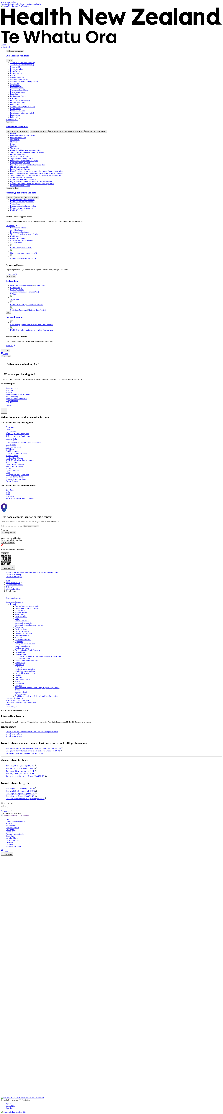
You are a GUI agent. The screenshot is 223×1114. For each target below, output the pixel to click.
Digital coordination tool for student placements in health (31, 182)
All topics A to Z (12, 120)
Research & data (12, 188)
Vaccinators (14, 148)
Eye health (14, 98)
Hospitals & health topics (10, 4)
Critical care (14, 84)
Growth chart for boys (14, 575)
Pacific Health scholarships (20, 169)
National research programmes (21, 208)
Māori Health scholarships (19, 167)
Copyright (9, 1108)
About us (9, 346)
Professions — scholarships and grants (24, 161)
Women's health (20, 694)
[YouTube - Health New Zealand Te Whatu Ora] (2, 1089)
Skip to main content (8, 2)
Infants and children (17, 111)
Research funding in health (20, 163)
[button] (4, 807)
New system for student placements (23, 179)
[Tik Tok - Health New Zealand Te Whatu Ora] (2, 1092)
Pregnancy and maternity (15, 834)
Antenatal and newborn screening (22, 63)
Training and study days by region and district (27, 152)
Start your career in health (19, 156)
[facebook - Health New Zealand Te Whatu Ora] (2, 858)
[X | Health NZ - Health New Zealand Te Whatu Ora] (2, 1096)
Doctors (13, 133)
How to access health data (19, 232)
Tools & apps (11, 276)
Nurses (12, 144)
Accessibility (10, 1106)
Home (8, 581)
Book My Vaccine (17, 290)
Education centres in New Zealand (23, 136)
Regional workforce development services (25, 150)
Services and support (13, 846)
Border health (15, 67)
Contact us (9, 832)
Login (5, 354)
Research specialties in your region (23, 206)
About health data (16, 230)
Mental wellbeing (12, 838)
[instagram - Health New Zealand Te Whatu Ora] (2, 861)
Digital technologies (17, 92)
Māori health (15, 140)
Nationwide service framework (26, 673)
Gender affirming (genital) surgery (22, 107)
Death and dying (16, 86)
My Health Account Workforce (21, 286)
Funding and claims (17, 105)
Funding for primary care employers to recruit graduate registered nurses (36, 173)
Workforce (10, 122)
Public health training (18, 138)
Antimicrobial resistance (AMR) (22, 65)
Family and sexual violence (20, 100)
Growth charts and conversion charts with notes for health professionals (32, 572)
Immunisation (15, 115)
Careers (23, 4)
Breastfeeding (15, 71)
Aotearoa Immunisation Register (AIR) (24, 292)
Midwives (14, 142)
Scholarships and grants (39, 131)
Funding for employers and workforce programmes (66, 131)
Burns (12, 75)
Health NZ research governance (22, 202)
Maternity (18, 667)
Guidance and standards (15, 51)
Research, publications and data (17, 700)
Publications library (31, 197)
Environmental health (18, 96)
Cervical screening (17, 77)
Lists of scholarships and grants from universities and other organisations (36, 171)
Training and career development (17, 131)
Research (10, 197)
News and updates (12, 828)
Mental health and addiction (25, 671)
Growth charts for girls (14, 577)
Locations (9, 842)
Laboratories (14, 117)
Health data (19, 197)
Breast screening (16, 73)
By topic (9, 60)
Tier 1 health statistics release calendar (24, 234)
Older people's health (22, 679)
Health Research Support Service (22, 200)
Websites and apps (12, 840)
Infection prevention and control (22, 113)
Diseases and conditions (19, 90)
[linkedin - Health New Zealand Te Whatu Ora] (2, 864)
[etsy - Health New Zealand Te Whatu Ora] (111, 1086)
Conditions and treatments (15, 821)
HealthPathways (16, 288)
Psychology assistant (17, 154)
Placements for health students (95, 131)
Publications (10, 274)
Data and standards (17, 88)
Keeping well (10, 830)
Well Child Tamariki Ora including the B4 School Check (40, 656)
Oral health (19, 677)
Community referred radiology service (24, 82)
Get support (10, 226)
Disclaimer (9, 844)
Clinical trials (15, 204)
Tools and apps (11, 707)
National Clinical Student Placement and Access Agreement (32, 184)
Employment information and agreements (21, 702)
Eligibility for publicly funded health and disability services (36, 696)
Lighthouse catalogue (18, 238)
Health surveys (15, 236)
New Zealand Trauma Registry (21, 240)
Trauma (17, 690)
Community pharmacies (19, 79)
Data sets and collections (19, 228)
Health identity (15, 109)
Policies (18, 681)
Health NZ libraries (17, 210)
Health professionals (33, 4)
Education (14, 94)
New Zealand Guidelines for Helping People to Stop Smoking (37, 688)
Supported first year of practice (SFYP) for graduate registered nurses (35, 175)
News (8, 312)
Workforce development (14, 698)
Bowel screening (16, 69)
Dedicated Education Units (20, 186)
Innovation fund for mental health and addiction (27, 165)
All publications (16, 242)
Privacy (8, 1104)
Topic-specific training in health (21, 159)
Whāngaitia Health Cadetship (21, 177)
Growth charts (25, 658)
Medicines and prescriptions (25, 669)
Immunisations (11, 826)
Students (13, 146)
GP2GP (13, 294)
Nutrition (18, 675)
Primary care (19, 684)
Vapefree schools (21, 692)
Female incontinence (17, 102)
